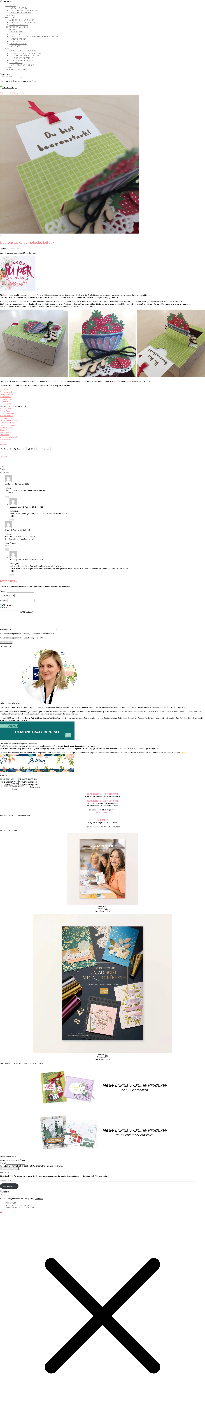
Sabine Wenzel (6, 430)
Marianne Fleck (6, 408)
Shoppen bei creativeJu (17, 70)
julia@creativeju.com (102, 812)
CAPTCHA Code (25, 612)
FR (107, 911)
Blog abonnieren (9, 1186)
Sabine (6, 295)
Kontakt (9, 67)
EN (106, 908)
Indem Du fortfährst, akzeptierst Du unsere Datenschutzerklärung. (32, 1166)
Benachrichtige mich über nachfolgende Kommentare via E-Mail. (28, 633)
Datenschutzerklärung (17, 1205)
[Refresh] (4, 607)
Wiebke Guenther (7, 439)
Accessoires (15, 41)
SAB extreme (15, 63)
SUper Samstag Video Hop (22, 51)
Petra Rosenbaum (7, 423)
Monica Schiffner (6, 415)
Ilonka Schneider (6, 399)
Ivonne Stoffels (6, 404)
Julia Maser (39, 1198)
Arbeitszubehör (18, 44)
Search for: (5, 74)
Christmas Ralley (23, 58)
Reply (7, 497)
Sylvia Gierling (5, 432)
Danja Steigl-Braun (7, 394)
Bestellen (10, 17)
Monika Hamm (6, 418)
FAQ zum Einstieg (18, 8)
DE (106, 906)
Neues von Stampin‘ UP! (17, 27)
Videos (8, 48)
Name (3, 591)
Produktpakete (17, 32)
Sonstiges (14, 46)
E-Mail (3, 1163)
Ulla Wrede (4, 434)
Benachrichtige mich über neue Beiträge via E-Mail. (23, 638)
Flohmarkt (10, 29)
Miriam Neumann (7, 413)
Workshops (11, 15)
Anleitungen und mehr (21, 20)
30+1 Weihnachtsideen (21, 60)
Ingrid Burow (5, 401)
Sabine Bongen (6, 427)
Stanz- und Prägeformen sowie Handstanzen (33, 36)
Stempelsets (16, 34)
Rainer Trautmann (7, 425)
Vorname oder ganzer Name (12, 1160)
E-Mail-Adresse (7, 595)
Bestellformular (18, 25)
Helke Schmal (5, 396)
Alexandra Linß (6, 392)
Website (3, 600)
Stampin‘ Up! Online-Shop (22, 22)
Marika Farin (5, 411)
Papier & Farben (17, 39)
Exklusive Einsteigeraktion (23, 10)
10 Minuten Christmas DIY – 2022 (26, 53)
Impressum (10, 1203)
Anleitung (33, 295)
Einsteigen (10, 6)
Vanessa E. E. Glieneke (9, 437)
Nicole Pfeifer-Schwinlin (9, 420)
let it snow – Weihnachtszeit (25, 55)
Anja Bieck (4, 389)
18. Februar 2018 (14, 249)
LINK (98, 827)
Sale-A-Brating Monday (21, 65)
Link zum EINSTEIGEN (20, 13)
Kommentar (5, 629)
